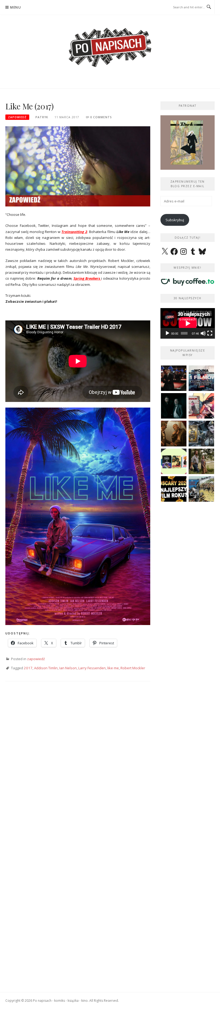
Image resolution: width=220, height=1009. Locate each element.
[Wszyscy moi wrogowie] (201, 461)
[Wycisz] (203, 333)
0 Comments (101, 117)
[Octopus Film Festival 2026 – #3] (173, 461)
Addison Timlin (46, 668)
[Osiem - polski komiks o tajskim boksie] (201, 406)
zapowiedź (17, 117)
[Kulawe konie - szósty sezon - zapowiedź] (173, 406)
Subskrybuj (175, 219)
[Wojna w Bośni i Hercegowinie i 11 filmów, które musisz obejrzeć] (201, 378)
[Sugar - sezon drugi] (173, 378)
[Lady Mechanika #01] (201, 433)
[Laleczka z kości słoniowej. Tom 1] (201, 489)
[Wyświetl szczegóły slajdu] (187, 142)
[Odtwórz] (167, 333)
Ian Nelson (68, 668)
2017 (28, 668)
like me (113, 668)
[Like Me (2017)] (77, 166)
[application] (187, 323)
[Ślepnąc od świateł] (173, 433)
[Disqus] (77, 764)
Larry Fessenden (92, 668)
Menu (15, 7)
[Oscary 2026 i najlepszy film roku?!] (173, 489)
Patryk (41, 117)
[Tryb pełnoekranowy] (209, 333)
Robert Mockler (132, 668)
